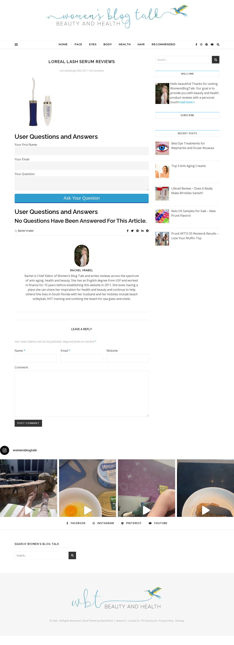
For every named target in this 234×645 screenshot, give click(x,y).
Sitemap (179, 620)
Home (63, 44)
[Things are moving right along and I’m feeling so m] (146, 510)
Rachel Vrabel (26, 230)
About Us (121, 620)
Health (125, 44)
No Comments (96, 70)
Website (112, 351)
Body (107, 44)
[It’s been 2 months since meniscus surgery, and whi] (28, 510)
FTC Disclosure (149, 620)
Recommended (163, 44)
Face (78, 44)
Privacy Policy (166, 620)
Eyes (93, 44)
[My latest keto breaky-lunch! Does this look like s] (87, 510)
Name (20, 351)
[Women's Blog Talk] (117, 16)
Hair (141, 44)
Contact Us (134, 620)
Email (65, 351)
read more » (187, 102)
